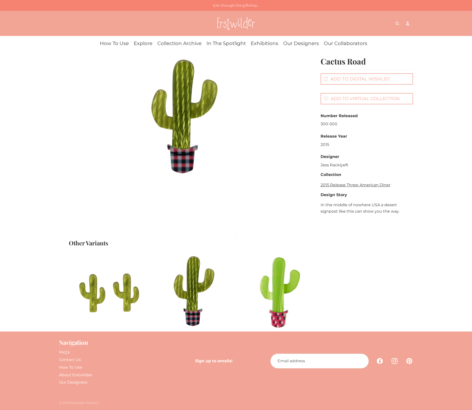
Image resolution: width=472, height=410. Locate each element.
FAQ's (64, 352)
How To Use (70, 367)
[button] (360, 98)
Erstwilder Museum (84, 403)
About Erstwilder (75, 375)
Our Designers (73, 382)
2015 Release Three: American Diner (355, 185)
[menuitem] (114, 43)
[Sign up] (361, 361)
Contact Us (70, 359)
